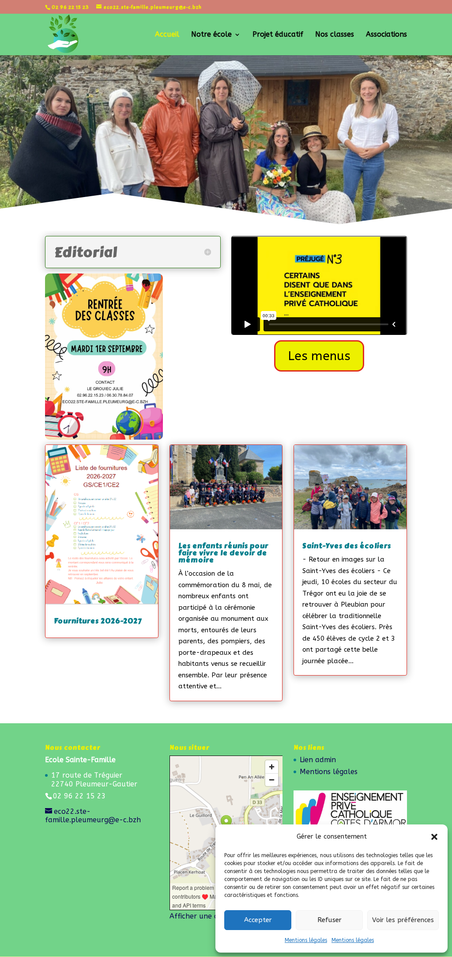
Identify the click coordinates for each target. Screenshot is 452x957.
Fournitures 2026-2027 (98, 621)
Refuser (329, 920)
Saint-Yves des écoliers (346, 545)
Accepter (258, 920)
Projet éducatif (277, 34)
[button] (434, 836)
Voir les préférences (403, 920)
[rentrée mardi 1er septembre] (103, 437)
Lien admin (318, 760)
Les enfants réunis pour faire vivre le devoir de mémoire (223, 553)
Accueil (167, 34)
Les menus (319, 356)
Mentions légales (306, 940)
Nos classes (334, 34)
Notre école (211, 34)
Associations (386, 34)
